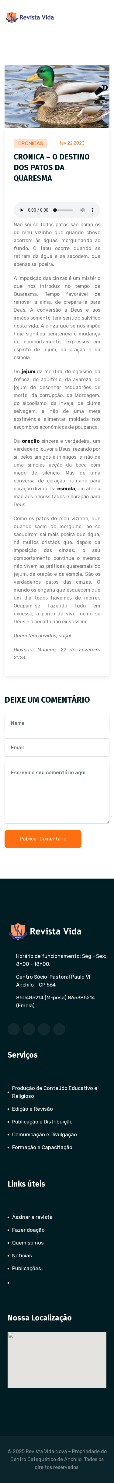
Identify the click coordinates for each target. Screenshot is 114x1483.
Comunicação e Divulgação (44, 1134)
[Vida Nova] (30, 17)
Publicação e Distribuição (42, 1122)
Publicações (26, 1268)
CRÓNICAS (30, 143)
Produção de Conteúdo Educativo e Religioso (54, 1092)
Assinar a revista (32, 1217)
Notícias (22, 1255)
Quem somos (28, 1243)
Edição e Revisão (32, 1109)
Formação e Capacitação (42, 1147)
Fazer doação (28, 1230)
